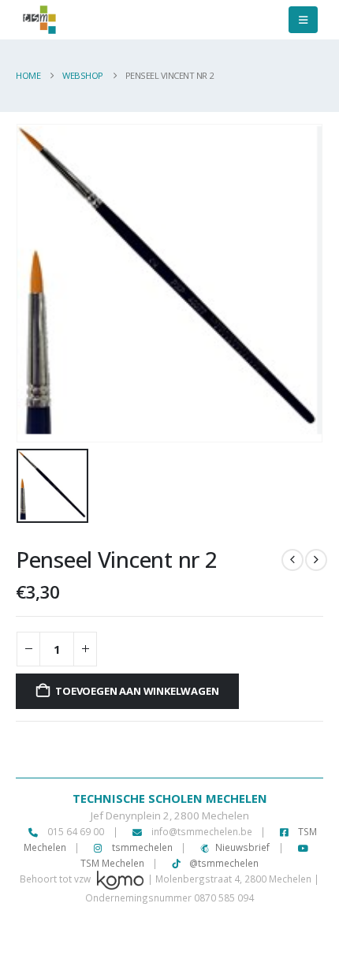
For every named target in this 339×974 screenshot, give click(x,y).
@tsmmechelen (223, 862)
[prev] (292, 560)
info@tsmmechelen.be (201, 831)
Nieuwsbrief (242, 847)
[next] (316, 560)
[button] (303, 19)
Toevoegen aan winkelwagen (136, 691)
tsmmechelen (141, 847)
